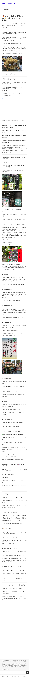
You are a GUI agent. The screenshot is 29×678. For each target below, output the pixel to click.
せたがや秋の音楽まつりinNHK (15, 661)
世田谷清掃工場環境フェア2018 (11, 664)
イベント (12, 660)
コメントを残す (6, 669)
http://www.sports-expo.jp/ (17, 459)
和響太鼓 (9, 665)
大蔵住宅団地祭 (14, 665)
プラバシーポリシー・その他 (7, 676)
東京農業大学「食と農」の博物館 (16, 666)
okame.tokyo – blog (9, 3)
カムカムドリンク (20, 660)
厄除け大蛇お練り (21, 664)
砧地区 (13, 668)
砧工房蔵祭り (17, 668)
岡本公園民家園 (6, 666)
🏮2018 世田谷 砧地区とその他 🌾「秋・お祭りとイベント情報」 (14, 18)
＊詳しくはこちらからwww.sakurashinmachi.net (13, 120)
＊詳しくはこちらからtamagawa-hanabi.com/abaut (14, 485)
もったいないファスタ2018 (8, 663)
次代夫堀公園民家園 (8, 668)
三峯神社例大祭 (16, 663)
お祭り (15, 660)
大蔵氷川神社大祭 (20, 665)
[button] (12, 63)
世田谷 (21, 663)
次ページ (27, 672)
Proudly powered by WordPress (20, 676)
